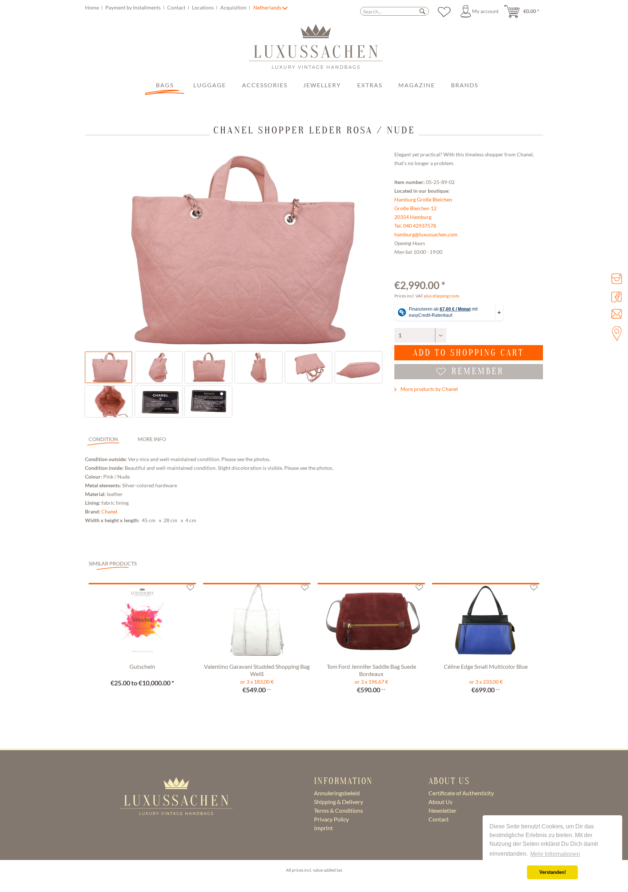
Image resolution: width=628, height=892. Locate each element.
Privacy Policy (331, 819)
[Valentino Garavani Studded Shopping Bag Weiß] (256, 621)
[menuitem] (168, 7)
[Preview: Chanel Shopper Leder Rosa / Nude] (108, 367)
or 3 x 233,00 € (486, 682)
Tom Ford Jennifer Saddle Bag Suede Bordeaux (371, 670)
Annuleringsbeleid (337, 792)
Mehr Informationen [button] (555, 854)
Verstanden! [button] (552, 872)
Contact (176, 7)
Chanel (109, 511)
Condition (103, 439)
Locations (203, 7)
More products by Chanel (428, 389)
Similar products (113, 563)
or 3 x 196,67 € (371, 682)
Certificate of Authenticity (461, 792)
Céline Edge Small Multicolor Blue (486, 666)
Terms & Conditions (338, 810)
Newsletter (442, 810)
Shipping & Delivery (338, 801)
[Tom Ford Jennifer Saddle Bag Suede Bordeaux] (371, 621)
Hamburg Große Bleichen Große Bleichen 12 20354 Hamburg (423, 208)
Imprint (323, 827)
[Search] (422, 11)
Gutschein (142, 666)
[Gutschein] (142, 621)
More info (152, 439)
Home (92, 7)
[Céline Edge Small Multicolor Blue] (485, 621)
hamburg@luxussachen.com (426, 234)
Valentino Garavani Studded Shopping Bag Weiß (257, 670)
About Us (440, 801)
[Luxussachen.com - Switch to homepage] (316, 50)
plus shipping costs (441, 296)
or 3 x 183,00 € (257, 682)
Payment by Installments (133, 7)
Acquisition (233, 7)
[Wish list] (444, 11)
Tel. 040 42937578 (415, 226)
